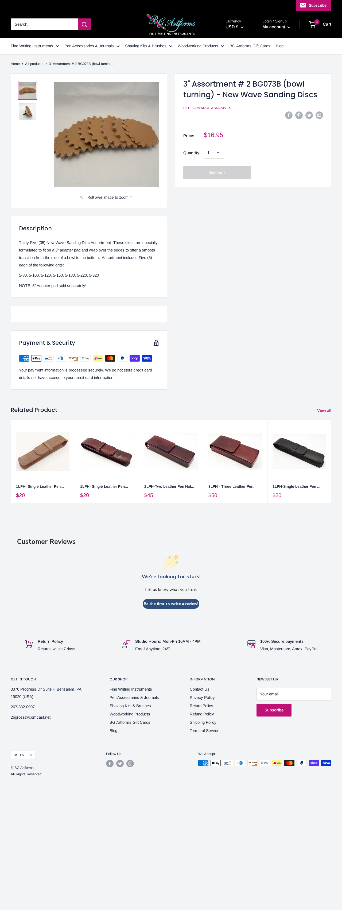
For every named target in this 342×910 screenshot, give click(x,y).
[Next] (331, 461)
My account (274, 27)
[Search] (84, 24)
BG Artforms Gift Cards (250, 46)
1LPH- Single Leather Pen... (40, 486)
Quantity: (192, 152)
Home (15, 64)
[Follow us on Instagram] (130, 763)
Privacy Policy (202, 697)
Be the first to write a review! (171, 603)
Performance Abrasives (207, 108)
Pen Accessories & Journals (89, 46)
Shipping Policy (203, 722)
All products (34, 64)
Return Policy (201, 705)
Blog (279, 46)
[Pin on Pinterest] (299, 115)
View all (324, 410)
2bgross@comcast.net (30, 717)
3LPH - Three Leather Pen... (232, 486)
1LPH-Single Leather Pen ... (296, 486)
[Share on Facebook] (289, 115)
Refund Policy (202, 714)
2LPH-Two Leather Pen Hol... (169, 486)
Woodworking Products (198, 46)
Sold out (217, 172)
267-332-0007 (23, 706)
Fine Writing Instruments (32, 46)
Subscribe (318, 5)
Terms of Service (204, 730)
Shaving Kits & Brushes (145, 46)
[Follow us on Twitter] (120, 763)
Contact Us (199, 689)
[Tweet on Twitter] (309, 115)
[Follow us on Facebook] (110, 763)
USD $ (19, 755)
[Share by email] (319, 115)
